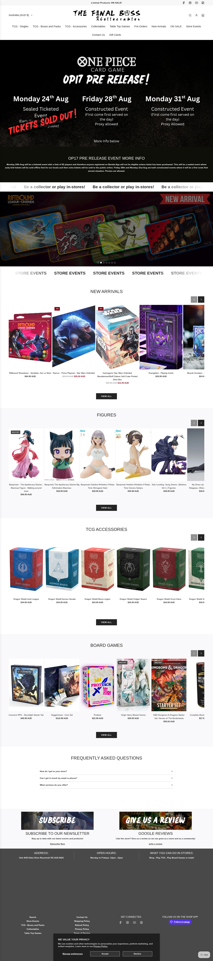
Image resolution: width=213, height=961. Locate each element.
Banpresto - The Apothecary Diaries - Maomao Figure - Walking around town (26, 487)
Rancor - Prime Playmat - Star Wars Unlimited (74, 373)
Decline (137, 954)
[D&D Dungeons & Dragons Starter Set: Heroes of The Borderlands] (168, 685)
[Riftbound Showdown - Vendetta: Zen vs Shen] (30, 337)
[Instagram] (190, 2)
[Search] (190, 15)
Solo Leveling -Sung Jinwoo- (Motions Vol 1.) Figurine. (169, 486)
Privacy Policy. (100, 946)
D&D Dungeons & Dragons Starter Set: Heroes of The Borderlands (169, 716)
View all (106, 396)
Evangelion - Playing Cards (161, 373)
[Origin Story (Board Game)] (133, 685)
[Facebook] (184, 2)
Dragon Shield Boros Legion (97, 599)
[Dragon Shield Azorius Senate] (61, 569)
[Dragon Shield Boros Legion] (97, 569)
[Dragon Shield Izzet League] (26, 569)
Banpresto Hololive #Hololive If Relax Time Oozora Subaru (133, 486)
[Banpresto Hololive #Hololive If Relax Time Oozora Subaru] (133, 454)
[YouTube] (196, 2)
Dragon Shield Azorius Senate (62, 599)
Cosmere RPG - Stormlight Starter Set (26, 715)
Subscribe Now (57, 844)
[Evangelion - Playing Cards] (161, 337)
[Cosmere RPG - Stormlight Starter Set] (26, 685)
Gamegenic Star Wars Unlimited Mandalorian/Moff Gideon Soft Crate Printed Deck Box (117, 376)
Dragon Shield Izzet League (26, 599)
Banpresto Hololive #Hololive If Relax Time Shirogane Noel (97, 486)
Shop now (106, 236)
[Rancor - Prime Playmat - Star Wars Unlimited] (73, 337)
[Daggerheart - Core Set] (61, 685)
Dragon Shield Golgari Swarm (133, 599)
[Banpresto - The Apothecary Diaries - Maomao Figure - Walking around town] (26, 454)
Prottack (97, 715)
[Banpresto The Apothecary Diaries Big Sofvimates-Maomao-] (61, 454)
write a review (155, 844)
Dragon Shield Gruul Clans (169, 599)
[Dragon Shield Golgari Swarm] (133, 569)
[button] (194, 299)
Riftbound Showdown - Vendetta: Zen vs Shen (30, 373)
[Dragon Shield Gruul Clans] (168, 569)
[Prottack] (97, 685)
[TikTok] (203, 2)
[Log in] (196, 15)
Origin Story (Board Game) (133, 715)
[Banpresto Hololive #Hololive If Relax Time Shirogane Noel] (97, 454)
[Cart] (203, 15)
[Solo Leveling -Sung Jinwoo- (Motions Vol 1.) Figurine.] (168, 454)
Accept (105, 954)
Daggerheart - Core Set (62, 715)
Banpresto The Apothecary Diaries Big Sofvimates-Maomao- (61, 486)
